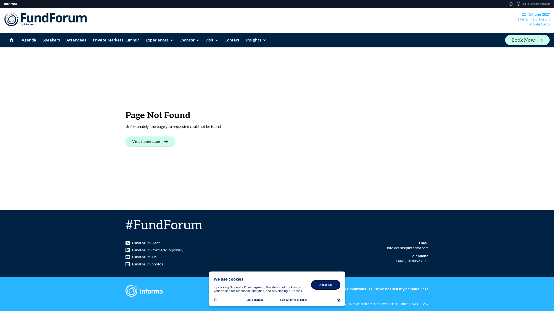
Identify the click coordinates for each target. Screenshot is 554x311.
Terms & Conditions (349, 289)
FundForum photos (147, 264)
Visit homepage (146, 141)
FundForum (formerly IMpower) (157, 250)
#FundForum (164, 225)
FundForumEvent (146, 243)
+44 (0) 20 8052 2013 (411, 261)
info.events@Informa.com (407, 248)
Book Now (523, 40)
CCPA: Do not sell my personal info (398, 289)
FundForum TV (144, 257)
